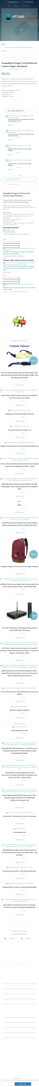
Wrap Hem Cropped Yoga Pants (20, 710)
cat (18, 223)
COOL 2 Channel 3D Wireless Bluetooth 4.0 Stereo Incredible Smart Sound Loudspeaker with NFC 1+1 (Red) (19, 268)
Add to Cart (23, 1084)
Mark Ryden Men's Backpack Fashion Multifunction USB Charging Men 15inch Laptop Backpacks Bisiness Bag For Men (19, 486)
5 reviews (23, 835)
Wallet (20, 505)
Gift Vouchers (8, 1030)
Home (3, 44)
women (11, 224)
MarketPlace (7, 986)
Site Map (6, 1035)
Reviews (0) (13, 184)
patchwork (22, 223)
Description (13, 179)
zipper (31, 223)
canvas (27, 223)
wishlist (6, 996)
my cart (6, 991)
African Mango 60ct (9, 232)
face (5, 963)
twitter (10, 963)
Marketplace (7, 1015)
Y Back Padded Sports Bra (19, 730)
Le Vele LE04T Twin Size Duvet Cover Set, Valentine (19, 816)
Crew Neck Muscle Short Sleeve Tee (19, 430)
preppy (14, 223)
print (25, 963)
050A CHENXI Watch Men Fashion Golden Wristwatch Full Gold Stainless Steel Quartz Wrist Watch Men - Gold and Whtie (19, 852)
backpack (5, 224)
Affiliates (6, 1025)
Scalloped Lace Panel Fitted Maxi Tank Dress (19, 414)
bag (15, 224)
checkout (6, 1001)
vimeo (15, 963)
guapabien (9, 223)
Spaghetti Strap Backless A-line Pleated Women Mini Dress (19, 446)
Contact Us (7, 1020)
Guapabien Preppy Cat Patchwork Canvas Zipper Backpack (19, 566)
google (20, 963)
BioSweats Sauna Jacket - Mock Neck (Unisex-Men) (19, 871)
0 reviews (18, 123)
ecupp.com (17, 1078)
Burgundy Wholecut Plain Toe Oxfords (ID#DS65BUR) (19, 887)
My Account (7, 981)
